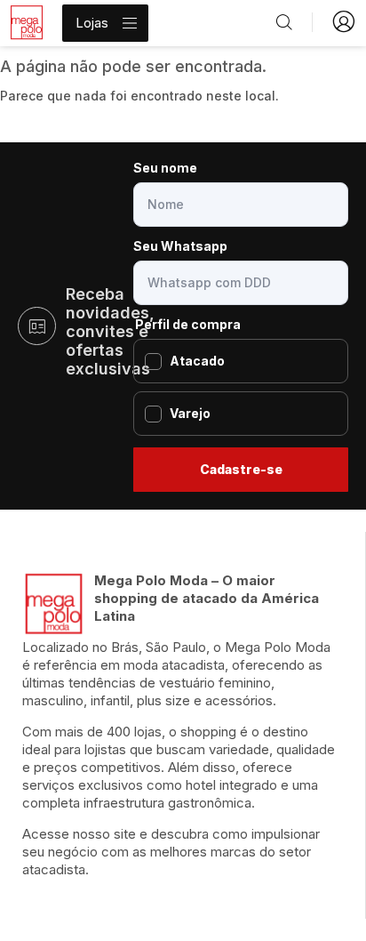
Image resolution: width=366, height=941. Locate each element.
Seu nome (165, 167)
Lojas (92, 22)
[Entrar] (343, 21)
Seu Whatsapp (180, 245)
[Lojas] (129, 23)
